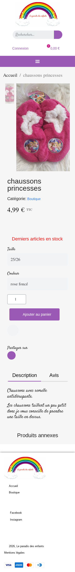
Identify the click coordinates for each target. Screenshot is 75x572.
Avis (54, 375)
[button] (34, 314)
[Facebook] (11, 355)
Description (24, 375)
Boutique (34, 199)
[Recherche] (58, 35)
